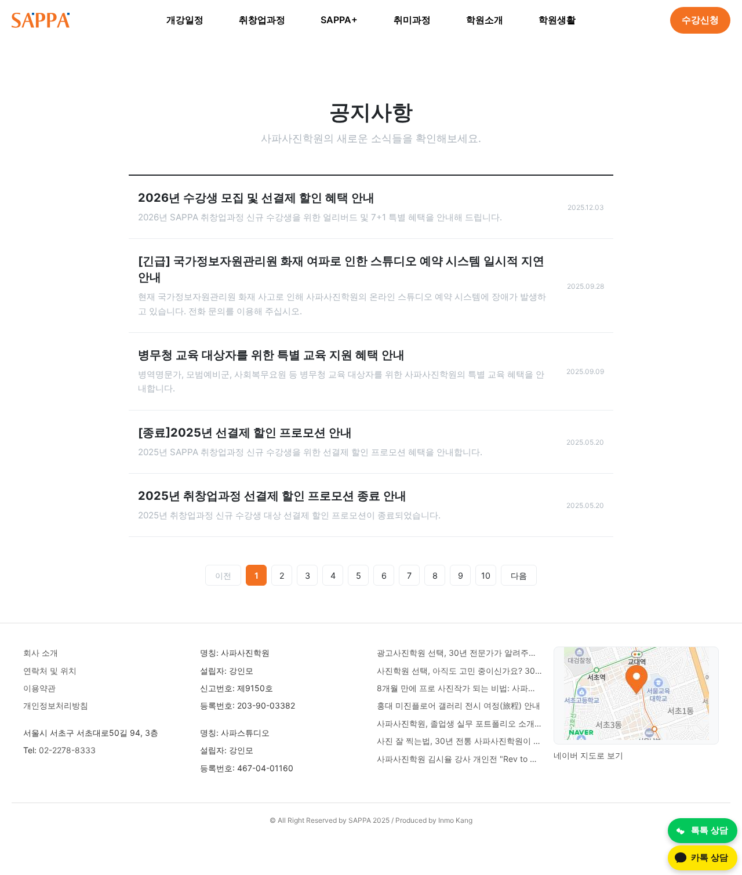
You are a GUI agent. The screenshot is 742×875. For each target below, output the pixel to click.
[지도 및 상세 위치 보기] (636, 695)
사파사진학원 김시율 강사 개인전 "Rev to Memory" (459, 759)
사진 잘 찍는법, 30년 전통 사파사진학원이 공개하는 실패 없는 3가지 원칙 (459, 741)
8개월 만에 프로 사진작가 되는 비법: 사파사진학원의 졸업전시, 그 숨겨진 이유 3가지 (459, 688)
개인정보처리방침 (55, 705)
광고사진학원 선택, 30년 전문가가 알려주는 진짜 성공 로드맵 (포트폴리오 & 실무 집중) (459, 653)
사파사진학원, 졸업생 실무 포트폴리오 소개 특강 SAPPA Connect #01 (459, 723)
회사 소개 (40, 653)
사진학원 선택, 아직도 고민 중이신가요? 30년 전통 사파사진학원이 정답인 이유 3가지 (459, 671)
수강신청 (700, 20)
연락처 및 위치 (50, 671)
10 (485, 575)
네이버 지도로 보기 (588, 755)
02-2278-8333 (67, 750)
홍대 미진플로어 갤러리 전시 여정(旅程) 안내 (458, 705)
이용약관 (39, 688)
